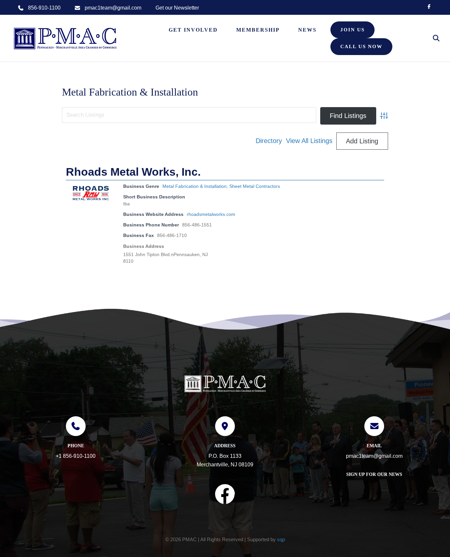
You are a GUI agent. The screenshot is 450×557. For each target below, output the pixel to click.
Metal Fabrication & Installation (194, 186)
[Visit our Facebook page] (225, 495)
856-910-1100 (44, 8)
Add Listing (362, 141)
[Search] (433, 38)
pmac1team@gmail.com (113, 8)
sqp (281, 539)
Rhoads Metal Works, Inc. (133, 171)
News (307, 30)
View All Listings (309, 140)
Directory (269, 140)
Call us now (361, 46)
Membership (258, 30)
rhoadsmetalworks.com (211, 214)
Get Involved (193, 30)
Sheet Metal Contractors (254, 186)
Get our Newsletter (177, 8)
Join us (352, 29)
